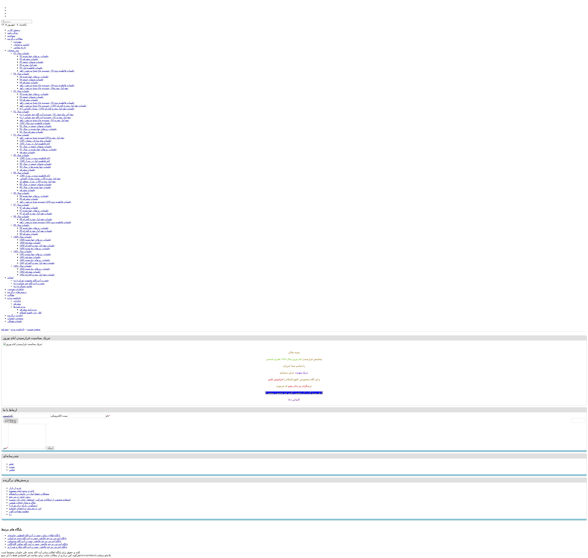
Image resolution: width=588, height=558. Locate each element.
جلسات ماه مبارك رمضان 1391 (35, 140)
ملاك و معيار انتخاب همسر (22, 502)
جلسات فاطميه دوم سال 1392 (35, 123)
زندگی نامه (12, 33)
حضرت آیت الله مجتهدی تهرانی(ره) (31, 280)
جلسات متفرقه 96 (29, 199)
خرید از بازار (15, 488)
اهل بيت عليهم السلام (30, 312)
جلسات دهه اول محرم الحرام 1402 (37, 274)
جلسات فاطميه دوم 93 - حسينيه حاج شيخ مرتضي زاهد (47, 102)
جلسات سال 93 (21, 91)
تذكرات (17, 301)
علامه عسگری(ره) (22, 286)
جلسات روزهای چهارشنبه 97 (34, 210)
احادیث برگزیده (15, 315)
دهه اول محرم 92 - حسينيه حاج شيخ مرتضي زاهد (44, 120)
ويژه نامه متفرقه (28, 309)
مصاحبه (11, 35)
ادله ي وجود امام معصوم (21, 491)
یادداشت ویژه (14, 298)
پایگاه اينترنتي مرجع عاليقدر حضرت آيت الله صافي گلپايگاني (37, 544)
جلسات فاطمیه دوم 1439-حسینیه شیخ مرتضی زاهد (45, 202)
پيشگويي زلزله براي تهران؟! (23, 505)
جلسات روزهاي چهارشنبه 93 (34, 94)
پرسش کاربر (13, 30)
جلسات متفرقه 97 (29, 207)
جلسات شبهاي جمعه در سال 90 (36, 164)
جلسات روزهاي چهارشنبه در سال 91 (38, 149)
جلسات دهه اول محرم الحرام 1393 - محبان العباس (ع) (47, 108)
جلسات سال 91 (21, 135)
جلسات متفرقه (27, 152)
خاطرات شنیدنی (15, 289)
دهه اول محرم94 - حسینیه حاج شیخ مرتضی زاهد (44, 88)
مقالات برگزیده (15, 38)
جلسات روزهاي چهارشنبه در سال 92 (38, 129)
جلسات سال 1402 (22, 266)
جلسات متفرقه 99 (29, 234)
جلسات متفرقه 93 (29, 100)
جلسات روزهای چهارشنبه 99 (34, 228)
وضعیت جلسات (15, 318)
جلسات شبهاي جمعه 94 (31, 79)
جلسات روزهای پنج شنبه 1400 (35, 248)
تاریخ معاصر (19, 47)
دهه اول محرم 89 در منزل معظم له (38, 181)
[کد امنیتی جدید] (8, 416)
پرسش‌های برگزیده (17, 292)
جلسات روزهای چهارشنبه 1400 (35, 239)
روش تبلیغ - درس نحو (20, 496)
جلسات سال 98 (21, 216)
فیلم (11, 464)
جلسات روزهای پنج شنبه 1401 (35, 260)
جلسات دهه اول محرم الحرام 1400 (37, 245)
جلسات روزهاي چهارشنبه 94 (34, 76)
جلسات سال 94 (21, 73)
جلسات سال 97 (21, 204)
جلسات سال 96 (21, 193)
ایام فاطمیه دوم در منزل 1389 (35, 175)
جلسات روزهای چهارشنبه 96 (34, 196)
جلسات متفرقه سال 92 (31, 132)
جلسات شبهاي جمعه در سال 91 (36, 146)
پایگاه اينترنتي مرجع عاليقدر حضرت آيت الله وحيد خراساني (36, 538)
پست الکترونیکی (59, 416)
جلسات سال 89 (21, 172)
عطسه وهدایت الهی (19, 511)
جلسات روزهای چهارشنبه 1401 (35, 254)
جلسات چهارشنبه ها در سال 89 (35, 187)
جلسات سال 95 (21, 53)
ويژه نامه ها (19, 306)
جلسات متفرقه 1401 (30, 257)
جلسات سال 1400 (22, 236)
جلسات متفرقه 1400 (30, 242)
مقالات (10, 295)
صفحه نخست (33, 329)
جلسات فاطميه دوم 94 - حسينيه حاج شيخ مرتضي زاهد (47, 85)
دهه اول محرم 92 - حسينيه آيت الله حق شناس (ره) (45, 117)
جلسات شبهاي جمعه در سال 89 (36, 184)
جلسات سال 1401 (22, 251)
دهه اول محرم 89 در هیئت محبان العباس (40, 178)
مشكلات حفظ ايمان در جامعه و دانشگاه (29, 494)
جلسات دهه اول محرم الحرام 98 (36, 219)
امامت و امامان (21, 44)
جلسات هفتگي (14, 321)
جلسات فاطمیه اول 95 (31, 68)
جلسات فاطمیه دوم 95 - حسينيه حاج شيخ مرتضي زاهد (47, 70)
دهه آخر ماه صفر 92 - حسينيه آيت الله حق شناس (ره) (47, 114)
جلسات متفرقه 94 (29, 82)
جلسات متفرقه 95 (29, 59)
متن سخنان (13, 50)
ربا (10, 514)
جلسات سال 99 (21, 225)
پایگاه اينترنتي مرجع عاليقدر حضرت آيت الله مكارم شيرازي (37, 547)
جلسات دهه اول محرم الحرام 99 (36, 231)
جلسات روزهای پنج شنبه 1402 (35, 269)
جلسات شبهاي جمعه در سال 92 (36, 126)
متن (5, 448)
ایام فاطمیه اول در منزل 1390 (35, 161)
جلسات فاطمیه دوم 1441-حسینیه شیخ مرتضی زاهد (45, 222)
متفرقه (17, 303)
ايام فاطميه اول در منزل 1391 (35, 143)
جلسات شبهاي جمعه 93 (31, 97)
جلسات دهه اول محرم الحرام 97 (36, 213)
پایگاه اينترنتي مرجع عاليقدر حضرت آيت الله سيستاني (34, 541)
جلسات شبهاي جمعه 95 (31, 62)
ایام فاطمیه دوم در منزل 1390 (35, 158)
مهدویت (17, 41)
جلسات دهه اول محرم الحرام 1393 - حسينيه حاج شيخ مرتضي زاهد (53, 105)
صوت (12, 467)
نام (107, 416)
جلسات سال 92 (21, 111)
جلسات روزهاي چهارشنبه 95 (34, 56)
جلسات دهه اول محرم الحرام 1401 (37, 263)
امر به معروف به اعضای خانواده (25, 508)
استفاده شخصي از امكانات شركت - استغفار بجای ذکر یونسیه (39, 499)
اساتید (10, 277)
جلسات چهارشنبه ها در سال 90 (35, 167)
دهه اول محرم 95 (28, 65)
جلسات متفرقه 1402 (30, 271)
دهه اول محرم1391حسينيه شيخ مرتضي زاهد (42, 137)
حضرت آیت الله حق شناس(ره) (29, 283)
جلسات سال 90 (21, 155)
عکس (12, 469)
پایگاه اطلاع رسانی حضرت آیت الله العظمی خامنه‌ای (33, 535)
